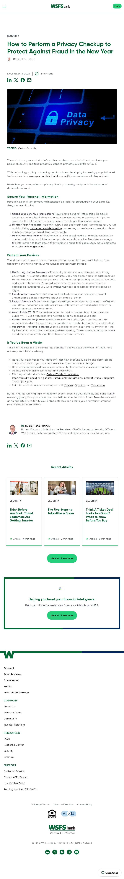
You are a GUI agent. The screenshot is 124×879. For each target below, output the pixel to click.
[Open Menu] (4, 6)
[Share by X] (16, 80)
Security (13, 36)
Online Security (27, 148)
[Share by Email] (29, 80)
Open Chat (109, 874)
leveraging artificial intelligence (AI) (50, 176)
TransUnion (98, 385)
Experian (80, 385)
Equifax (68, 385)
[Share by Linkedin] (9, 80)
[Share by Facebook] (23, 80)
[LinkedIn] (47, 852)
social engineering (33, 246)
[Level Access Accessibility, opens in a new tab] (68, 813)
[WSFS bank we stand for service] (62, 829)
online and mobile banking (46, 228)
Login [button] (117, 6)
